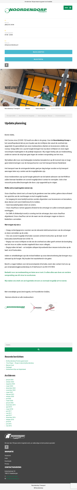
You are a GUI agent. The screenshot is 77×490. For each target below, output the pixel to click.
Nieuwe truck (10, 365)
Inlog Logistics (38, 52)
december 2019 (10, 405)
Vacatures (8, 455)
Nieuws (50, 115)
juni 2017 (8, 411)
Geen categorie (42, 115)
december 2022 (10, 388)
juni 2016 (8, 424)
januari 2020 (9, 403)
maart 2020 (9, 400)
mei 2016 (9, 426)
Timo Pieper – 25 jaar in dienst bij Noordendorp (20, 363)
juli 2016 (8, 421)
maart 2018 (9, 409)
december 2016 (10, 417)
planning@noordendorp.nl (21, 267)
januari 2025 (9, 379)
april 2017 (9, 415)
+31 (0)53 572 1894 (12, 476)
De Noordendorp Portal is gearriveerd (17, 361)
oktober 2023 (10, 382)
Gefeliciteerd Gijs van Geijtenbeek (16, 369)
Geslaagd (9, 367)
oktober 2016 (10, 419)
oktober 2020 (10, 396)
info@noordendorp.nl (12, 478)
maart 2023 (9, 386)
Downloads (8, 461)
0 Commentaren (60, 115)
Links (6, 458)
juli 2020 (8, 398)
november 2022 (10, 390)
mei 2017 (9, 413)
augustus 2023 (10, 384)
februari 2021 (10, 394)
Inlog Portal (38, 59)
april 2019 (9, 407)
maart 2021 (9, 392)
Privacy (7, 464)
